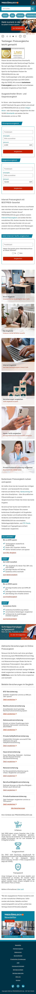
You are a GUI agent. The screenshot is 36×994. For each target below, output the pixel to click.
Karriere (18, 980)
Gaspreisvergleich (9, 160)
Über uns (18, 976)
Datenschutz (18, 952)
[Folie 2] (10, 36)
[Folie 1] (7, 36)
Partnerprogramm (18, 948)
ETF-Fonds (26, 523)
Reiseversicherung (10, 768)
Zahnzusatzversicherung (13, 720)
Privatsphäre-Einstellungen (18, 959)
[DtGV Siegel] (18, 53)
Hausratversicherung (11, 752)
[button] (18, 132)
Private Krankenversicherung (14, 796)
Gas (12, 15)
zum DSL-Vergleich (9, 553)
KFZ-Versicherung (10, 692)
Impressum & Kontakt (18, 966)
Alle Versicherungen (18, 808)
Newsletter (18, 945)
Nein (21, 253)
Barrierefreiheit (18, 955)
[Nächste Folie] (24, 36)
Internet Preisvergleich (9, 218)
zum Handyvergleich (10, 575)
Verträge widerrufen (18, 973)
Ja (15, 253)
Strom (5, 15)
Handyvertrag (25, 492)
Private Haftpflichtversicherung (16, 736)
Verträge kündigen (18, 969)
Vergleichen (18, 151)
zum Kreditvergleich (10, 597)
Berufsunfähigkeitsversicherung (16, 782)
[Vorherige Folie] (20, 36)
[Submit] (33, 8)
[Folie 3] (13, 36)
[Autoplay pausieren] (2, 36)
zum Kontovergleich (10, 619)
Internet (20, 15)
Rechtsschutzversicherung (14, 706)
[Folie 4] (16, 36)
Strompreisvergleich (10, 123)
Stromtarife (10, 113)
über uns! (20, 889)
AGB (18, 962)
